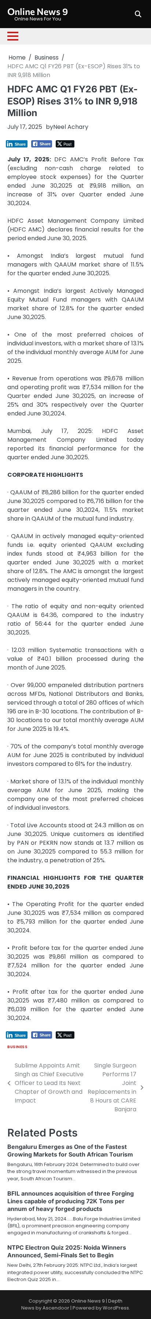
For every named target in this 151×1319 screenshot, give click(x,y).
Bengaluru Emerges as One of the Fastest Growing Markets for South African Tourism (70, 1150)
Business (17, 1047)
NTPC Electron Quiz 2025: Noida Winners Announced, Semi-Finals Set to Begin (66, 1251)
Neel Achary (70, 127)
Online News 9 (37, 11)
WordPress (116, 1307)
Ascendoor (56, 1307)
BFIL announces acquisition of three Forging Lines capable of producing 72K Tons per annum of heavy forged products (70, 1201)
